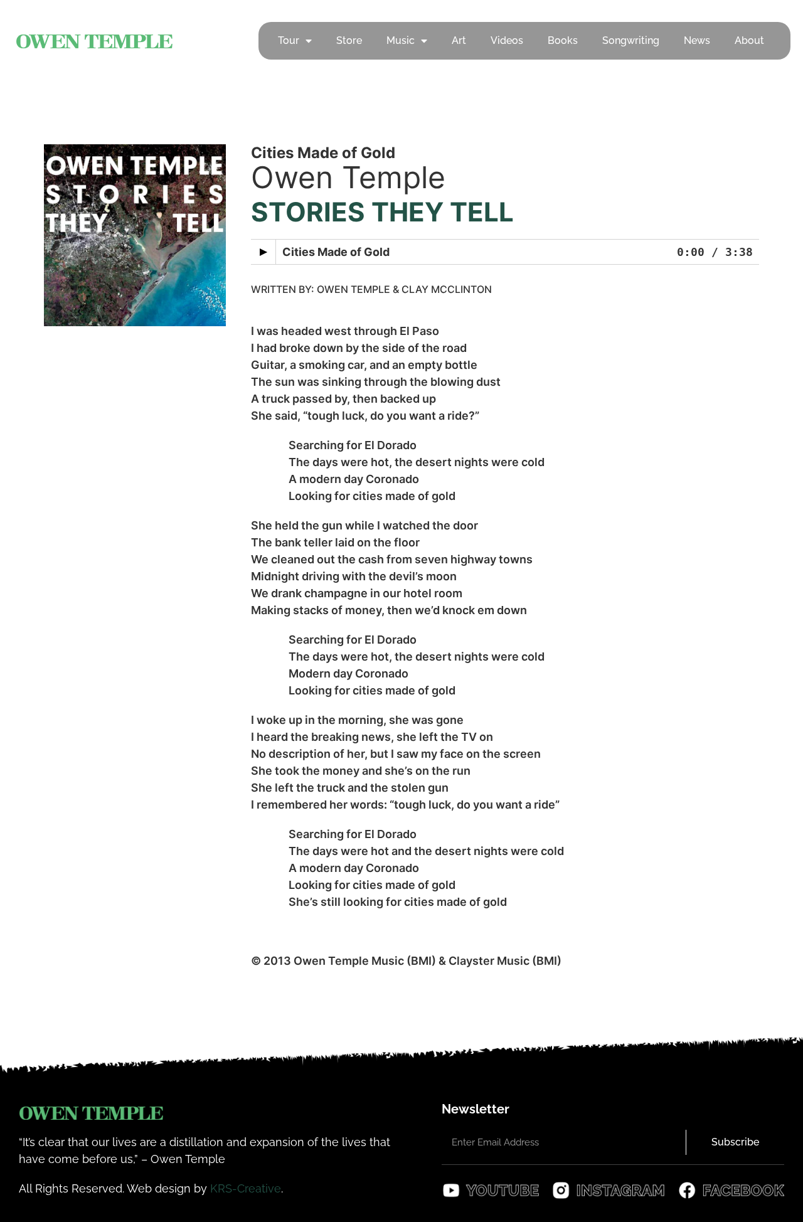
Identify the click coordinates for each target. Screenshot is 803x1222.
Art (459, 40)
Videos (507, 40)
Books (563, 40)
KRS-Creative (245, 1188)
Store (349, 40)
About (749, 40)
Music (400, 40)
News (697, 40)
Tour (288, 40)
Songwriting (630, 40)
